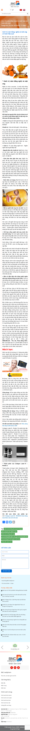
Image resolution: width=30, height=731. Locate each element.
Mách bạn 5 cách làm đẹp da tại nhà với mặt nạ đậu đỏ (14, 630)
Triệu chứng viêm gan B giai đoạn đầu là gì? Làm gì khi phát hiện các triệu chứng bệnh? (14, 610)
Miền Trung (3, 685)
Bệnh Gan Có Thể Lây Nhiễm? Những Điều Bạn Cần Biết (14, 590)
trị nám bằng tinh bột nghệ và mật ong (11, 539)
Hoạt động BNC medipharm (8, 580)
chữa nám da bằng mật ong (8, 534)
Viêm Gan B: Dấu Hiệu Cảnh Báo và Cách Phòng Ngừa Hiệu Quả (14, 625)
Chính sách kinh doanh (6, 695)
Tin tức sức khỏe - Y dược (17, 25)
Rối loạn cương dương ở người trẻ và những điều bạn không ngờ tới (14, 620)
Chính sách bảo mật (5, 702)
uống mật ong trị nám (7, 541)
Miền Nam (3, 688)
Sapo (18, 729)
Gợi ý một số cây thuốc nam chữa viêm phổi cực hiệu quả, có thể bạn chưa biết (14, 595)
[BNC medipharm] (15, 660)
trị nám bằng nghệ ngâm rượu (8, 536)
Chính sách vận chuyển (6, 697)
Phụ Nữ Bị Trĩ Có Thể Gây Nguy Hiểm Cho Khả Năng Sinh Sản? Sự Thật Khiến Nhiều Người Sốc (13, 615)
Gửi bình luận (6, 570)
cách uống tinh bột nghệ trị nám (9, 531)
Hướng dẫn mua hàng (6, 705)
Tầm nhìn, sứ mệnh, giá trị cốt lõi (8, 675)
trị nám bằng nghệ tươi (22, 536)
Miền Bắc (3, 683)
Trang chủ (4, 25)
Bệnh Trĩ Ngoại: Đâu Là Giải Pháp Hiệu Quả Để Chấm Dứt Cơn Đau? (14, 600)
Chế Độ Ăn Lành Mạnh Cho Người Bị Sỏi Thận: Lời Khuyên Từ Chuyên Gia (13, 605)
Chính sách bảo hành (6, 700)
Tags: (2, 528)
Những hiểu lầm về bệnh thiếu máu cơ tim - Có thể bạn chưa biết (13, 635)
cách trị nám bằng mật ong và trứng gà (13, 528)
